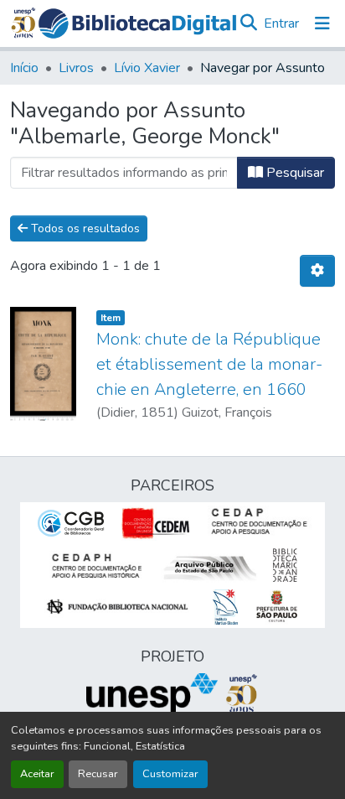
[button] (137, 23)
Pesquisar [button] (293, 172)
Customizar (170, 773)
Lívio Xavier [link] (147, 68)
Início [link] (24, 68)
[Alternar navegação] (322, 23)
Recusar (98, 773)
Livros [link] (76, 68)
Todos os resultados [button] (84, 228)
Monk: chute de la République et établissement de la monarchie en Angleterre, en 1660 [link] (209, 364)
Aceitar (37, 773)
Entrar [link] (281, 23)
